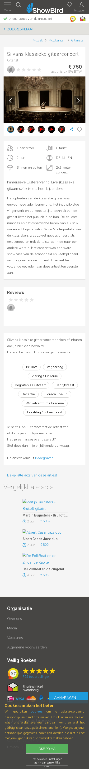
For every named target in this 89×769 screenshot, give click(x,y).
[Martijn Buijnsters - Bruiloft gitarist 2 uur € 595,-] (45, 506)
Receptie (28, 394)
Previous (10, 100)
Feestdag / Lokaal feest (44, 412)
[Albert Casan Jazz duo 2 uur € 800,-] (45, 532)
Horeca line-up (56, 394)
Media (12, 628)
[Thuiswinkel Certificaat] (25, 686)
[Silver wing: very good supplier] (11, 69)
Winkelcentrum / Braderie (44, 403)
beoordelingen (36, 677)
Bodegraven (44, 458)
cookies (37, 711)
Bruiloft (31, 367)
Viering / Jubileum (45, 376)
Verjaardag (55, 367)
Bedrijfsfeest (65, 385)
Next (78, 100)
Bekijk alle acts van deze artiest (32, 475)
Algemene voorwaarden (27, 647)
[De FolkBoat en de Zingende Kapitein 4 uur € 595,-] (45, 559)
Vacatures (15, 637)
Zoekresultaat (20, 29)
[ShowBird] (44, 7)
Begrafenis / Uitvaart (30, 385)
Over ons (14, 618)
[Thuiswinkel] (82, 19)
